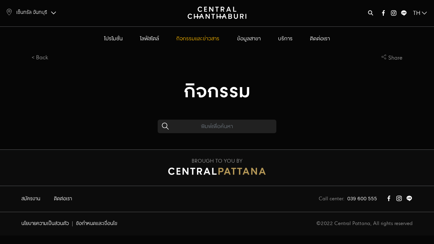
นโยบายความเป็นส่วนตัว (45, 223)
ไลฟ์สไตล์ (149, 39)
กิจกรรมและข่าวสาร (197, 39)
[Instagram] (393, 14)
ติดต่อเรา (320, 39)
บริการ (285, 39)
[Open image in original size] (217, 12)
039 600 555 (362, 199)
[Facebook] (383, 14)
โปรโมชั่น (113, 39)
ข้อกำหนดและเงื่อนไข (96, 223)
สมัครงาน (30, 199)
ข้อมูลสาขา (249, 39)
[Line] (403, 14)
